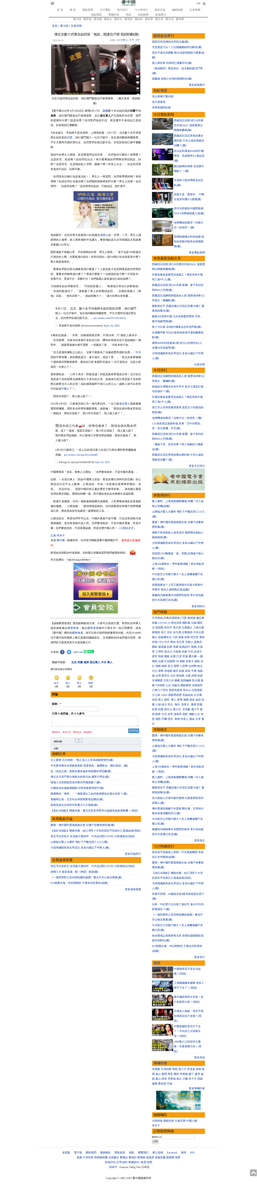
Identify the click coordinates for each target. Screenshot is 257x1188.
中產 (194, 670)
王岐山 (189, 641)
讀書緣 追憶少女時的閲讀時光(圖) (172, 78)
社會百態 (76, 25)
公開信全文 (127, 528)
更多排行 (199, 957)
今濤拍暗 (166, 1069)
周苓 (170, 1073)
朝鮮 (182, 661)
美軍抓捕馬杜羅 (161, 107)
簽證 (198, 699)
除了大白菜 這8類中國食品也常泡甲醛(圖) (176, 326)
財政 (181, 670)
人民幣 (184, 666)
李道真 (191, 1069)
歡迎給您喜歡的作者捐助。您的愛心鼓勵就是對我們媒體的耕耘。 (89, 552)
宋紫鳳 (156, 1069)
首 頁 (60, 9)
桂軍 (154, 709)
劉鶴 (194, 646)
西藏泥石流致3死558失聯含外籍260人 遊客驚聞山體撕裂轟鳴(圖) (188, 125)
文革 (198, 719)
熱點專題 (96, 14)
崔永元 (168, 651)
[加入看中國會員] (95, 599)
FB (177, 661)
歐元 (200, 666)
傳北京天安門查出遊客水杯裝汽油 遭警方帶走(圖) (80, 776)
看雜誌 (124, 1157)
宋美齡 (186, 709)
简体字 (113, 1167)
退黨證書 (160, 1157)
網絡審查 (185, 685)
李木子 (156, 1125)
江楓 (185, 1078)
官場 (185, 656)
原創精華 (143, 14)
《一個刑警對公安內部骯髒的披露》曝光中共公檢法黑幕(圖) (86, 877)
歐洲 (143, 1162)
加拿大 (190, 661)
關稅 (154, 646)
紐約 (125, 1162)
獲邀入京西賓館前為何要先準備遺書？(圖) (76, 782)
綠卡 (164, 704)
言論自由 (187, 694)
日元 (154, 670)
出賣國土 (187, 627)
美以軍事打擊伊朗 (162, 96)
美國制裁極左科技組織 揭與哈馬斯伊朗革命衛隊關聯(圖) (189, 241)
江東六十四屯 (160, 690)
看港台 (108, 19)
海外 (177, 704)
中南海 (177, 651)
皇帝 (170, 714)
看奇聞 (180, 19)
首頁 (54, 25)
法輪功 (176, 685)
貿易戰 (159, 627)
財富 (188, 670)
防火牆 (196, 680)
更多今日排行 (197, 465)
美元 (170, 666)
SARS (164, 694)
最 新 (73, 9)
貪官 (154, 656)
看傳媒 (141, 1157)
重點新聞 (87, 9)
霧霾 (177, 680)
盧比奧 (200, 617)
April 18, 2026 (112, 325)
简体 (198, 3)
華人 (160, 699)
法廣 (160, 661)
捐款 (131, 1152)
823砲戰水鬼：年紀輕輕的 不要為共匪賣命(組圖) (79, 882)
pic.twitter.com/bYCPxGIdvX (110, 318)
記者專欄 (194, 9)
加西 (149, 1162)
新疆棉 (156, 632)
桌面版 (66, 1152)
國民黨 (186, 622)
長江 (163, 632)
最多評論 (160, 9)
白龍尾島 (197, 690)
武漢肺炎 (174, 617)
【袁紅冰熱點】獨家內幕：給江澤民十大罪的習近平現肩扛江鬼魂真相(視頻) (96, 830)
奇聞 (177, 719)
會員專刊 (160, 14)
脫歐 (197, 661)
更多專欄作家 (197, 1088)
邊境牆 (162, 646)
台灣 (158, 675)
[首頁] (128, 5)
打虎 (179, 656)
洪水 (169, 632)
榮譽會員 (73, 628)
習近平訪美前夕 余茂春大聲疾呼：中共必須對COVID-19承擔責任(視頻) (93, 836)
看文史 (159, 19)
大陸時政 (157, 1120)
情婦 (160, 656)
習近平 (168, 627)
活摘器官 (197, 685)
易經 (185, 714)
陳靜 (176, 1073)
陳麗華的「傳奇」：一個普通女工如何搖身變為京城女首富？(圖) (89, 793)
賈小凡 (182, 1069)
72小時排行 (141, 9)
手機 (164, 719)
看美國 (98, 19)
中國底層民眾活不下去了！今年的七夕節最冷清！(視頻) (187, 1031)
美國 (175, 646)
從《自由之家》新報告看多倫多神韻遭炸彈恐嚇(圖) (81, 771)
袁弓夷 (177, 632)
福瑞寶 (150, 1157)
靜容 (164, 1078)
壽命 (192, 719)
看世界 (149, 19)
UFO (160, 641)
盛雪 (197, 1073)
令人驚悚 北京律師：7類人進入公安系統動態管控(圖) (82, 759)
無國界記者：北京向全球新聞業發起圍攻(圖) (77, 799)
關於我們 (91, 1152)
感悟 (158, 719)
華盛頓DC (134, 1162)
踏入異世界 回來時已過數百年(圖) (172, 62)
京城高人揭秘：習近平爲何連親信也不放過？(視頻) (188, 1016)
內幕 (184, 651)
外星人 (185, 719)
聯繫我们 (143, 1152)
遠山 (158, 1073)
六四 (175, 637)
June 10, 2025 (102, 462)
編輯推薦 (177, 9)
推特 (183, 1152)
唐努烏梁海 (175, 690)
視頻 (128, 14)
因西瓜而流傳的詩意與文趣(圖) (170, 41)
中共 (138, 352)
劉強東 (180, 675)
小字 (137, 40)
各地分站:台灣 (113, 1162)
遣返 (192, 699)
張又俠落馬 (158, 102)
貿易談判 (185, 646)
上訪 (168, 685)
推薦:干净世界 (85, 1157)
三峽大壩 (198, 627)
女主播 (198, 694)
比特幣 (193, 666)
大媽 (188, 675)
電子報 (78, 1152)
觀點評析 (168, 1120)
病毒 (154, 622)
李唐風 (184, 1073)
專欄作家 (113, 14)
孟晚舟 (198, 641)
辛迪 (169, 1083)
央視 (154, 699)
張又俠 (177, 627)
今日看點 (105, 9)
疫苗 (187, 637)
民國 (199, 704)
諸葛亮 (178, 714)
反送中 (198, 651)
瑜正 (179, 1078)
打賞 (123, 40)
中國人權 (191, 1120)
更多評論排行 (133, 853)
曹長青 (162, 1083)
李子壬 (193, 1078)
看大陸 (77, 19)
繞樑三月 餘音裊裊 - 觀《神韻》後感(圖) (74, 871)
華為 (173, 641)
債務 (158, 666)
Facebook (172, 1152)
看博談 (128, 19)
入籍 (158, 704)
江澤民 (159, 651)
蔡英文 (166, 675)
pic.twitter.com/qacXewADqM (80, 454)
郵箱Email (156, 1137)
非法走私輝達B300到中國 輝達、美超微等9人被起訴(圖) (189, 156)
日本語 (145, 1167)
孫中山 (168, 709)
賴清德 (191, 617)
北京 (105, 110)
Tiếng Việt (135, 1167)
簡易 (175, 1069)
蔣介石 (177, 709)
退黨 (181, 637)
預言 (171, 719)
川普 (184, 617)
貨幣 (176, 666)
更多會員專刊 (197, 84)
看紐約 (139, 19)
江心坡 (156, 694)
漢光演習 (176, 622)
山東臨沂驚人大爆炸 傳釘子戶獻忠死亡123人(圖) (79, 841)
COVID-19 (164, 622)
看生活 (170, 19)
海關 (186, 699)
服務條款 (105, 1152)
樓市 (175, 670)
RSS (192, 1152)
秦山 (158, 1078)
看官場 (87, 19)
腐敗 (167, 656)
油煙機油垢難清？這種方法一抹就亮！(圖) (177, 417)
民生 (171, 704)
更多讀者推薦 (133, 889)
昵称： (56, 703)
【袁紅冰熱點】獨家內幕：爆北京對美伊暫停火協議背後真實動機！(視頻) (94, 810)
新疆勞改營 (175, 694)
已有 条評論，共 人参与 (68, 713)
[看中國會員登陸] (95, 607)
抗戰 (160, 709)
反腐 (173, 656)
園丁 (191, 1073)
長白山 (187, 690)
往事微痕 (187, 632)
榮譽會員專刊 (163, 36)
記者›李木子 (58, 535)
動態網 (170, 1157)
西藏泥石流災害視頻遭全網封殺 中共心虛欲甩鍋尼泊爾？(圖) (189, 140)
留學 (179, 699)
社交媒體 (169, 661)
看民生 (118, 19)
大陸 (166, 680)
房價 (194, 675)
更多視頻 (199, 1057)
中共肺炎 (157, 617)
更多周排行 (198, 606)
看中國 (61, 540)
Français (123, 1167)
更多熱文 (199, 840)
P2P (172, 680)
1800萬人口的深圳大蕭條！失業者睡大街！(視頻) (188, 1046)
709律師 (160, 685)
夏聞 (164, 1073)
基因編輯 (186, 680)
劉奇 (158, 714)
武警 (70, 137)
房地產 (168, 670)
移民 (167, 699)
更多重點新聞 (197, 252)
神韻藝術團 (101, 1157)
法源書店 (113, 1157)
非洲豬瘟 (157, 680)
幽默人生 (194, 714)
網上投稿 (157, 1152)
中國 (64, 388)
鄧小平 (195, 709)
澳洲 (193, 704)
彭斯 (169, 646)
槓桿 (164, 666)
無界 (177, 1157)
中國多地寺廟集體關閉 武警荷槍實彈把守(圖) (77, 788)
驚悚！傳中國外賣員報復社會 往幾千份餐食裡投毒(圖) (83, 825)
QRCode (78, 652)
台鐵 (193, 622)
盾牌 (103, 235)
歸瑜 (198, 1069)
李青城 (172, 1078)
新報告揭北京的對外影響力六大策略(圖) (74, 804)
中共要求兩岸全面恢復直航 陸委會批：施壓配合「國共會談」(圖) (89, 765)
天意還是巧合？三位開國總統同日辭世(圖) (177, 47)
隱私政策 (120, 1152)
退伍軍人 (124, 403)
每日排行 (122, 9)
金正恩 (180, 641)
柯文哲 (195, 637)
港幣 (160, 670)
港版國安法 (164, 637)
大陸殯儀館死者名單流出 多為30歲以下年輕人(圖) (80, 847)
